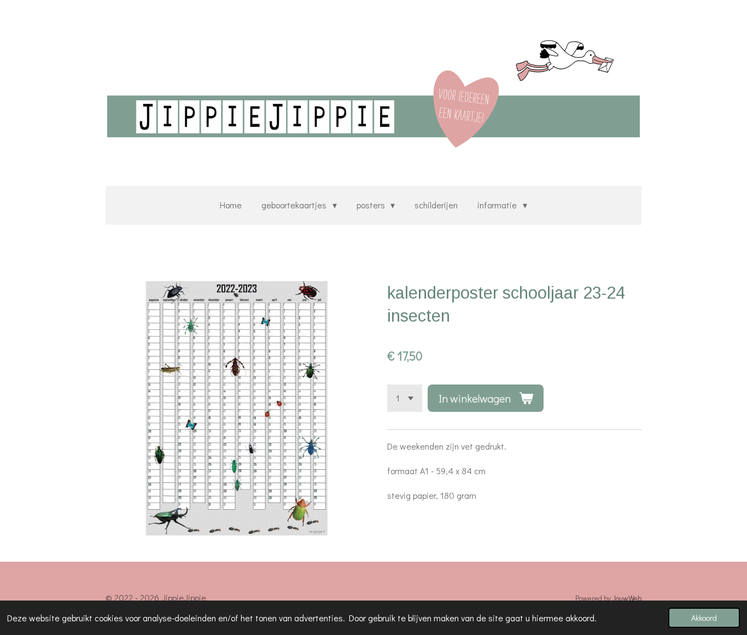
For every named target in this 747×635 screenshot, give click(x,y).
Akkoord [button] (704, 618)
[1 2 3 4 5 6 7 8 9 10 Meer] (404, 398)
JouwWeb (626, 598)
